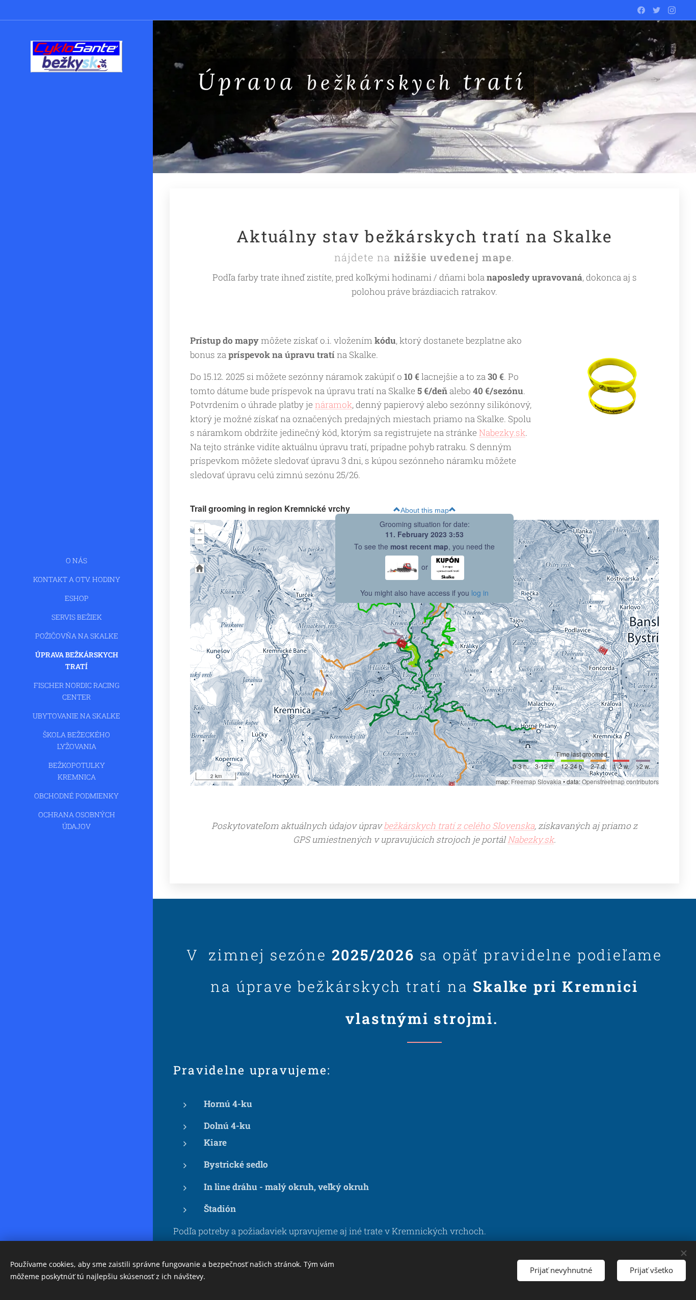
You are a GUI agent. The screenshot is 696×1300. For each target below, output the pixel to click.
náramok (333, 404)
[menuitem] (76, 560)
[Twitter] (656, 10)
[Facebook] (641, 10)
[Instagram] (671, 10)
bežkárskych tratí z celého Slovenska (459, 826)
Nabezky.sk (502, 432)
